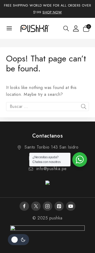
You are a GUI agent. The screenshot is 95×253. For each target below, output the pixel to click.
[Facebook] (24, 206)
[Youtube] (70, 206)
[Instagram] (47, 206)
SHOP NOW (52, 12)
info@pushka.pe (51, 169)
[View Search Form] (66, 28)
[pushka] (34, 28)
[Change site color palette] (18, 239)
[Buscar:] (47, 106)
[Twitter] (35, 206)
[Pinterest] (59, 206)
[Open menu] (9, 28)
